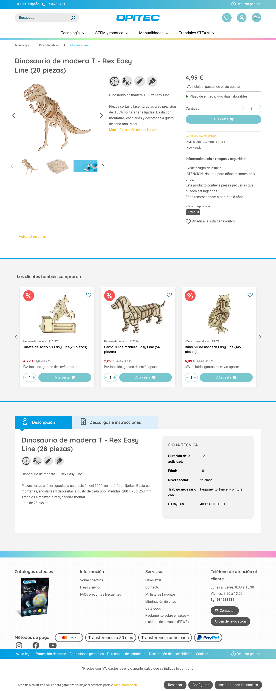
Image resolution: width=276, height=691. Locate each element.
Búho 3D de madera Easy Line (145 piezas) (213, 349)
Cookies (202, 654)
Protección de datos (51, 654)
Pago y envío (194, 147)
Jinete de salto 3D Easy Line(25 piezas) (55, 347)
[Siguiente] (101, 116)
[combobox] (43, 17)
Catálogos (153, 608)
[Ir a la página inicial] (137, 18)
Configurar (201, 685)
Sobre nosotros (91, 580)
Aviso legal (24, 654)
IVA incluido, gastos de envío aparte (213, 87)
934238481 (56, 4)
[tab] (43, 422)
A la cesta (220, 119)
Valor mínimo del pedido (201, 136)
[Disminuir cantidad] (244, 109)
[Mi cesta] (256, 17)
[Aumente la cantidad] (259, 109)
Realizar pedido (248, 4)
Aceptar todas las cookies (238, 685)
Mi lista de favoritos (160, 594)
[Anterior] (13, 116)
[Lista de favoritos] (227, 17)
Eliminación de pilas (160, 601)
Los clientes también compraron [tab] (49, 276)
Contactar (227, 611)
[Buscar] (73, 17)
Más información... (127, 685)
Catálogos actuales (34, 571)
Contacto (152, 587)
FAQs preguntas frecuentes (100, 594)
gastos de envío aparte (125, 668)
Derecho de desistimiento (126, 654)
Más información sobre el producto (135, 130)
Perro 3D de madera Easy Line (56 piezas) (132, 349)
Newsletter (153, 580)
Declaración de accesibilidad (171, 654)
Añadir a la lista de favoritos (213, 221)
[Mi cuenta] (241, 17)
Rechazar (175, 685)
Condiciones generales (86, 654)
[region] (57, 127)
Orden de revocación (230, 621)
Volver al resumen (32, 236)
